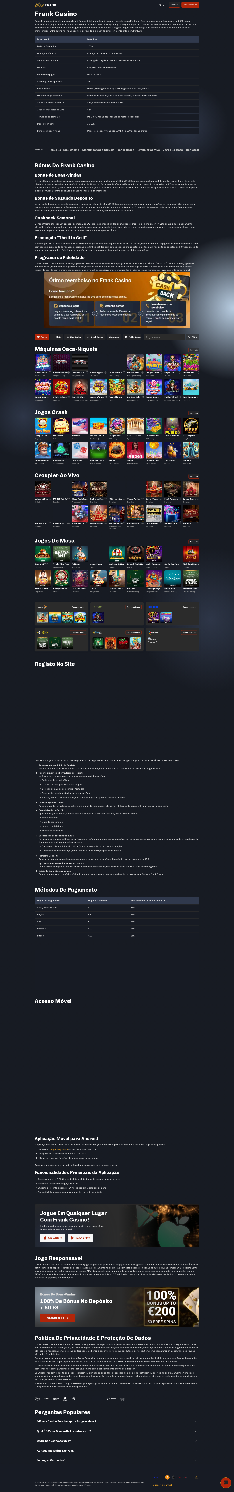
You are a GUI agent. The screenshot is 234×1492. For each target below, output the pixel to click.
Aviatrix (76, 436)
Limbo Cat (58, 436)
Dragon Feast (152, 372)
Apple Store (54, 1238)
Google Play (82, 1238)
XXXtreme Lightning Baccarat (116, 499)
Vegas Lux (169, 372)
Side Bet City (170, 523)
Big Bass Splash (134, 397)
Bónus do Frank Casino (64, 150)
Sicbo (130, 460)
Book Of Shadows (79, 397)
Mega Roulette (79, 499)
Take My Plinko (171, 436)
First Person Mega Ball (117, 589)
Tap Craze (169, 460)
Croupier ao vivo (148, 150)
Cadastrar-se (190, 5)
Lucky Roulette (153, 564)
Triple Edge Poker (61, 564)
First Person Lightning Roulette (171, 499)
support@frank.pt (162, 1485)
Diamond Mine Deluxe (79, 372)
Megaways (114, 337)
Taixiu (93, 589)
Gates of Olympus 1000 (97, 397)
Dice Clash (77, 460)
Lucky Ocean (41, 436)
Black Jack (169, 589)
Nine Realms (133, 372)
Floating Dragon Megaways (154, 589)
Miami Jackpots (42, 372)
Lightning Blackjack (42, 499)
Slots (58, 337)
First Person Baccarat (80, 589)
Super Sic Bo (41, 523)
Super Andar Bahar (134, 499)
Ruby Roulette (116, 523)
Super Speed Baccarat (153, 499)
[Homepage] (45, 5)
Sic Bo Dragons (171, 564)
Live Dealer (75, 337)
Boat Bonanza (189, 397)
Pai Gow (131, 589)
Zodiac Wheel (171, 397)
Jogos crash (126, 150)
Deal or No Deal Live (153, 523)
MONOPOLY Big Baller (60, 499)
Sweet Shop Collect (42, 397)
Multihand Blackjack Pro (191, 564)
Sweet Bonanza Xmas (153, 397)
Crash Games (96, 337)
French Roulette (135, 564)
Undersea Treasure (154, 436)
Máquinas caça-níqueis (98, 150)
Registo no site (196, 150)
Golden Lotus (115, 372)
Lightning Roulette (97, 499)
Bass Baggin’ (96, 372)
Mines (112, 460)
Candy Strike (152, 460)
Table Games (135, 337)
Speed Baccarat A (190, 499)
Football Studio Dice (79, 523)
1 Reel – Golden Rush (43, 460)
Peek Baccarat (60, 523)
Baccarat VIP (41, 564)
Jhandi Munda (41, 589)
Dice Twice (58, 460)
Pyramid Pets (115, 397)
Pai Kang (76, 564)
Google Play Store (58, 1149)
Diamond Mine (60, 372)
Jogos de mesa (173, 150)
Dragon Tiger (96, 523)
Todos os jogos (78, 607)
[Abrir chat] (225, 1482)
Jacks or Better (116, 564)
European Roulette (61, 589)
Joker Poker (96, 564)
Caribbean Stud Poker (134, 523)
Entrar (174, 5)
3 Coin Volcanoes (60, 397)
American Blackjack (191, 589)
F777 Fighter (189, 436)
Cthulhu (187, 460)
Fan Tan (187, 523)
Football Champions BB (98, 460)
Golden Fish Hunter (98, 436)
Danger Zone (115, 436)
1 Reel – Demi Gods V (135, 436)
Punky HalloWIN (190, 372)
